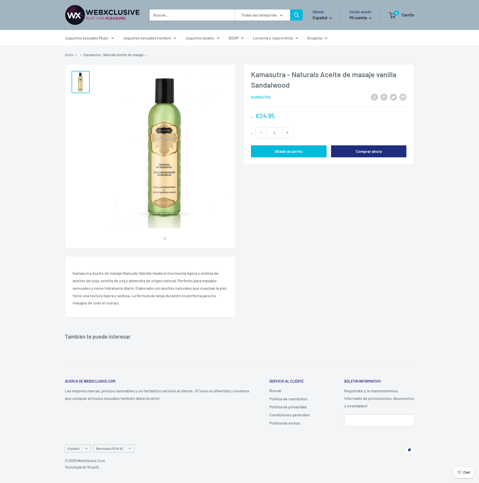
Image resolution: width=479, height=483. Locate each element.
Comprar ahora (369, 151)
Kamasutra (261, 97)
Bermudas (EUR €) (109, 448)
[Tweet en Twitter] (393, 97)
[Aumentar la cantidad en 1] (287, 132)
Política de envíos (284, 423)
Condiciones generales (289, 414)
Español (74, 448)
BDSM (234, 37)
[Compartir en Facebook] (374, 97)
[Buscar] (296, 14)
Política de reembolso (288, 398)
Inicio (69, 55)
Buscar (275, 390)
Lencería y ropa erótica (273, 37)
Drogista (314, 37)
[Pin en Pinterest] (383, 97)
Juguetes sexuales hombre (147, 37)
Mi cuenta (359, 17)
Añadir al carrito (289, 151)
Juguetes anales (199, 37)
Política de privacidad (288, 406)
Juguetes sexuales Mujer (87, 37)
